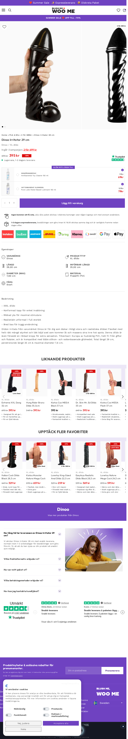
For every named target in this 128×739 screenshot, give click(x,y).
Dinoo (5, 144)
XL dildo (14, 144)
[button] (2, 126)
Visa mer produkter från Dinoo (63, 515)
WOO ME (107, 694)
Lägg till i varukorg (72, 203)
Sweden (105, 702)
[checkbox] (8, 708)
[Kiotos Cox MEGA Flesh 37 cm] (110, 382)
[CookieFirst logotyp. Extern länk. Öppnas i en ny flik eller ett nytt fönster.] (6, 685)
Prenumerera (112, 670)
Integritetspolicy (70, 683)
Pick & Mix (14, 135)
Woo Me (63, 11)
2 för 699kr (26, 135)
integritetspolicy (16, 676)
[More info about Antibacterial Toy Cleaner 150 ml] (122, 169)
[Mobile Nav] (3, 10)
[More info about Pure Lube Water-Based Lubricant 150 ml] (122, 184)
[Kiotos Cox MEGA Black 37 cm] (61, 382)
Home (4, 135)
